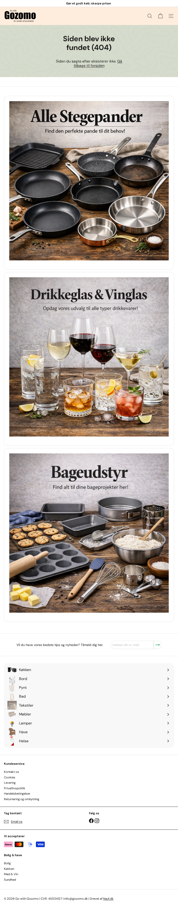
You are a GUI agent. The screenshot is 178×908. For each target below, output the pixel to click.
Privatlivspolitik (14, 788)
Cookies (9, 777)
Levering (10, 783)
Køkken (9, 869)
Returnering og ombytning (21, 799)
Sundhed (10, 880)
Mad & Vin (11, 874)
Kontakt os (11, 772)
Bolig (7, 863)
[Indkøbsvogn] (160, 16)
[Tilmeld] (157, 645)
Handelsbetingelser (17, 794)
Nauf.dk (108, 899)
